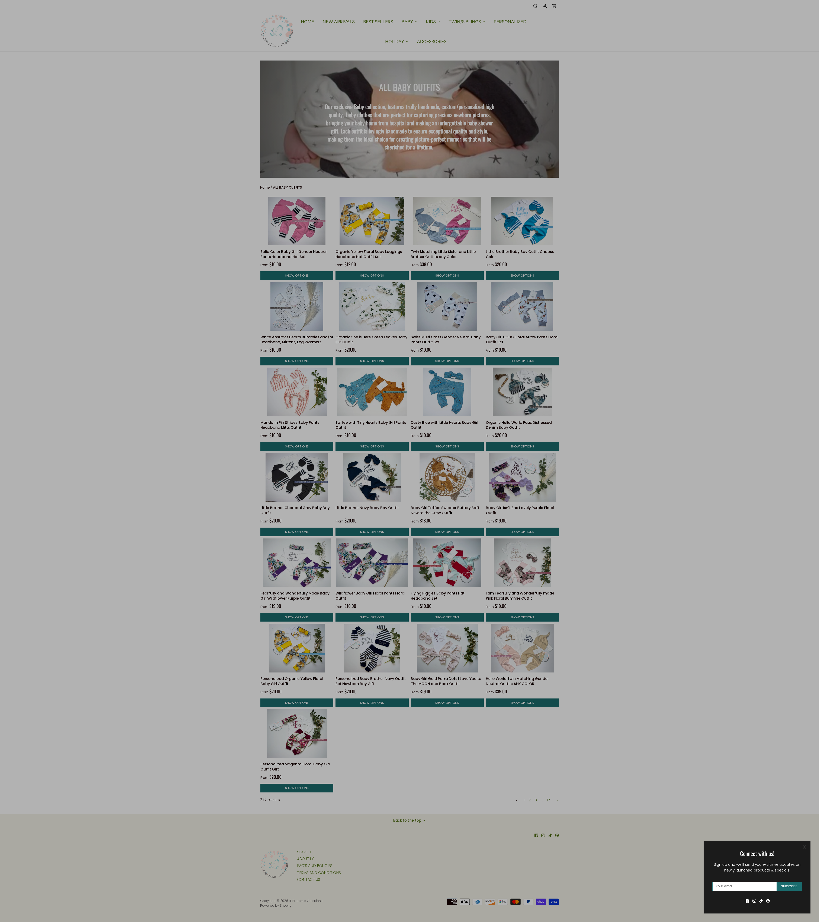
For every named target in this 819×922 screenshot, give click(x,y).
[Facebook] (747, 900)
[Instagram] (754, 900)
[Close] (804, 847)
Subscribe (789, 886)
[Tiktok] (761, 900)
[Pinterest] (768, 900)
